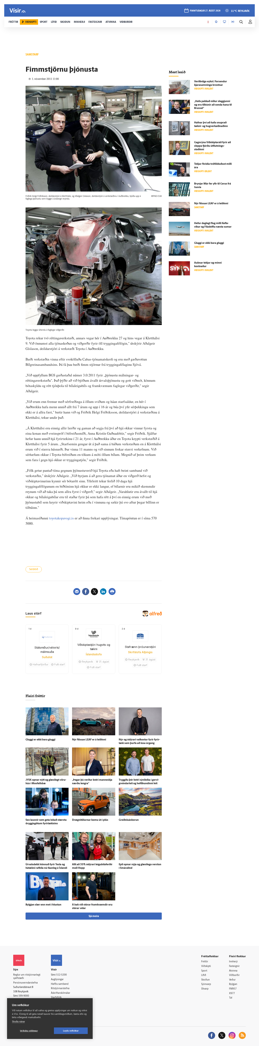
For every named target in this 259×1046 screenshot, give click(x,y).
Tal (230, 998)
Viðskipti (206, 966)
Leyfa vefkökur (71, 1031)
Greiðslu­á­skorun (129, 820)
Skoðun (205, 980)
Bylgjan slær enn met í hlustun (43, 905)
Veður (232, 980)
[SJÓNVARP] (224, 22)
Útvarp (204, 989)
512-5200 (61, 975)
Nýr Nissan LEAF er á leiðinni (89, 739)
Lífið (203, 975)
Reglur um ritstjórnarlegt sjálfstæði (26, 977)
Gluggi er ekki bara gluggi (40, 739)
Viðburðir (234, 975)
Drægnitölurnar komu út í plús (90, 820)
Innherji (233, 961)
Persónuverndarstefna (25, 983)
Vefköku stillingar (29, 1031)
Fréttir (204, 961)
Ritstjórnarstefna (60, 988)
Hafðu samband (59, 984)
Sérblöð (33, 569)
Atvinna (233, 971)
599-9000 (23, 996)
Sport (204, 971)
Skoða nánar (18, 1021)
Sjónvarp (206, 984)
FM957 (233, 989)
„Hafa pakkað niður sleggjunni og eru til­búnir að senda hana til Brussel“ (213, 105)
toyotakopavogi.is (61, 518)
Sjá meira (94, 916)
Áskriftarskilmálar (60, 993)
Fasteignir (234, 966)
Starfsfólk (56, 997)
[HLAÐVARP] (216, 22)
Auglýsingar (57, 979)
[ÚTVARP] (233, 22)
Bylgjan (233, 984)
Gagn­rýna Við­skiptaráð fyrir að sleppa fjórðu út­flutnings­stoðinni (212, 146)
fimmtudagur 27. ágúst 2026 (205, 11)
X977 (232, 993)
